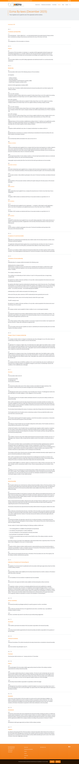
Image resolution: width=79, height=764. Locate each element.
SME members (11, 186)
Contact (25, 753)
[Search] (70, 5)
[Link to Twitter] (69, 746)
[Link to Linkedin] (70, 746)
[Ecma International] (16, 5)
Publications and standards (28, 749)
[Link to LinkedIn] (70, 0)
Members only (43, 747)
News (25, 757)
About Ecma (26, 747)
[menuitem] (38, 5)
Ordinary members (12, 143)
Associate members (12, 164)
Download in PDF (11, 24)
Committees (26, 755)
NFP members (11, 215)
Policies (25, 751)
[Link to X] (68, 0)
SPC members (11, 201)
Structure (10, 372)
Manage (58, 761)
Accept (52, 761)
